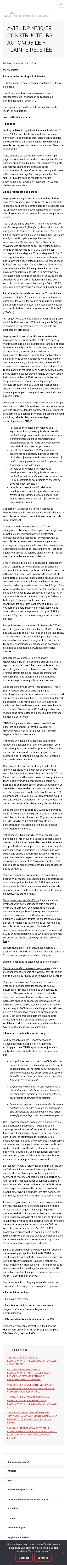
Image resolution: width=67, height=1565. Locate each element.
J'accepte (24, 1557)
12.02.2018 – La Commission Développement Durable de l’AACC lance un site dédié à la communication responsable (31, 1388)
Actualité (13, 1508)
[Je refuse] (62, 1552)
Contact (12, 1518)
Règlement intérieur (19, 1537)
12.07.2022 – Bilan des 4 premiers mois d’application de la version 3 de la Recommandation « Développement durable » (32, 1402)
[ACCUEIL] (4, 12)
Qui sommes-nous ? (18, 1462)
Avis (10, 1481)
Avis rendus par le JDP (20, 1489)
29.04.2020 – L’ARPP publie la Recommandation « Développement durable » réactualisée (32, 1360)
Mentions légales (17, 1527)
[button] (5, 4)
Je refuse (43, 1557)
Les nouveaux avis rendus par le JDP (28, 1499)
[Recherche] (61, 5)
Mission (12, 1470)
